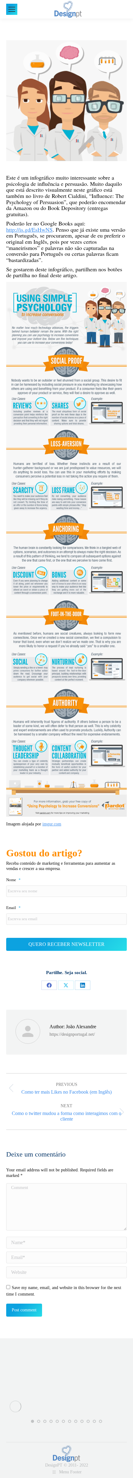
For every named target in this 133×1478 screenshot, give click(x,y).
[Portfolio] (66, 1369)
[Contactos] (66, 1372)
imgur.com (51, 824)
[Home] (66, 1363)
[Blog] (66, 1375)
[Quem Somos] (66, 1366)
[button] (32, 1421)
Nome (13, 880)
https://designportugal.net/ (72, 1034)
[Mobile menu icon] (11, 9)
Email (13, 908)
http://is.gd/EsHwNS (29, 229)
